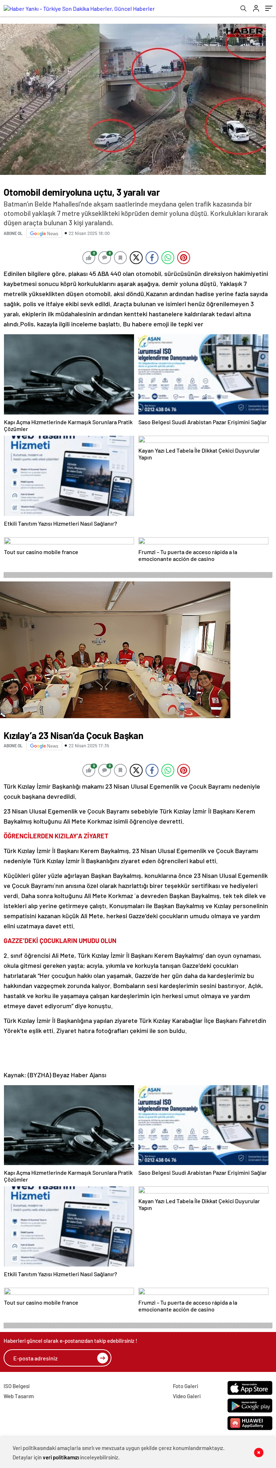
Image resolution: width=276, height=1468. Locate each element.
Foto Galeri (185, 1386)
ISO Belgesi (16, 1386)
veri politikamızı (61, 1457)
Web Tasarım (19, 1396)
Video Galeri (187, 1396)
